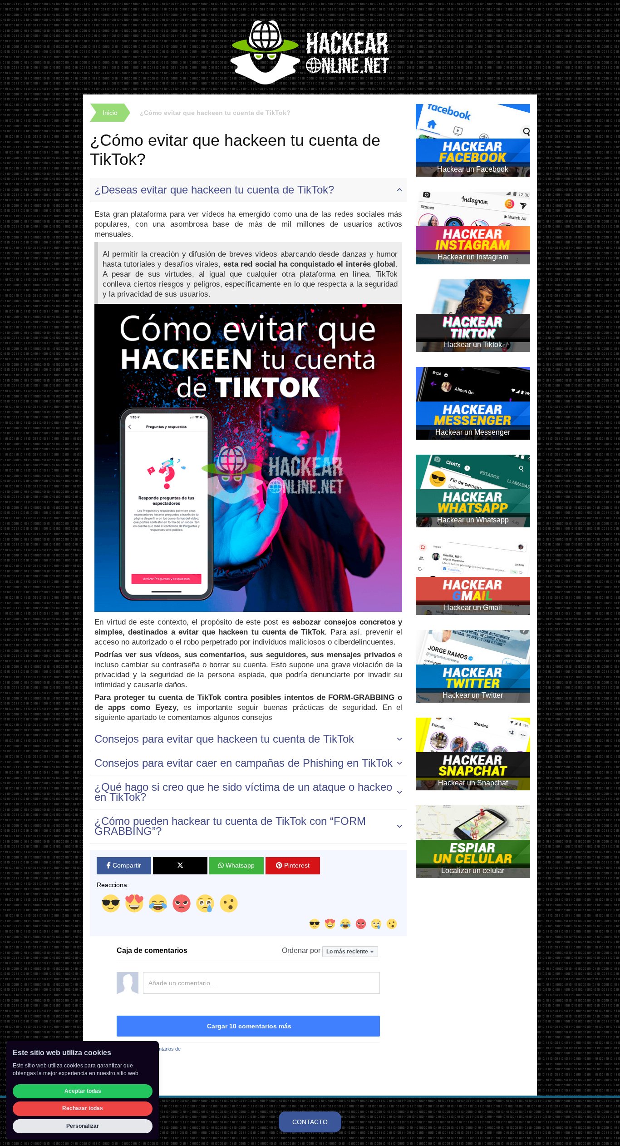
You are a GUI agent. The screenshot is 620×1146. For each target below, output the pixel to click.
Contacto (310, 1122)
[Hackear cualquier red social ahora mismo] (310, 51)
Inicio (110, 112)
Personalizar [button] (82, 1126)
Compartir (126, 865)
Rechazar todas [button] (82, 1108)
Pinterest (296, 865)
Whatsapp (239, 865)
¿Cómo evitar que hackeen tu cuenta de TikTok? (215, 112)
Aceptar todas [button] (82, 1091)
